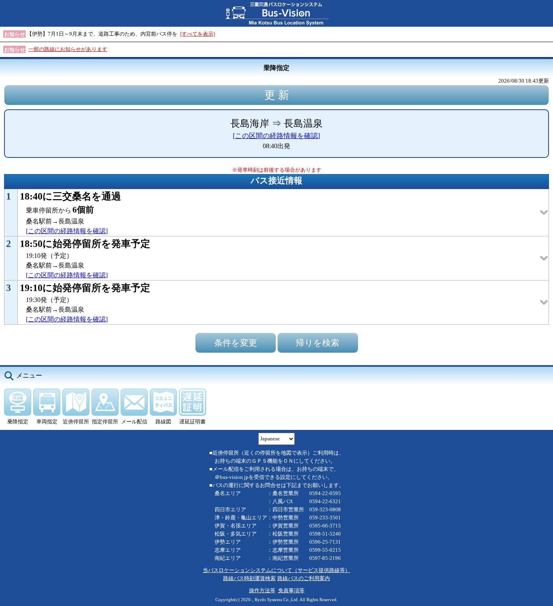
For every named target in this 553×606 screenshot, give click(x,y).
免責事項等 (291, 590)
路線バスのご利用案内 (303, 578)
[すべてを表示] (197, 34)
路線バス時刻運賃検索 (249, 578)
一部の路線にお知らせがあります (67, 49)
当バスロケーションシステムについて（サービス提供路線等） (276, 570)
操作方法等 (262, 590)
